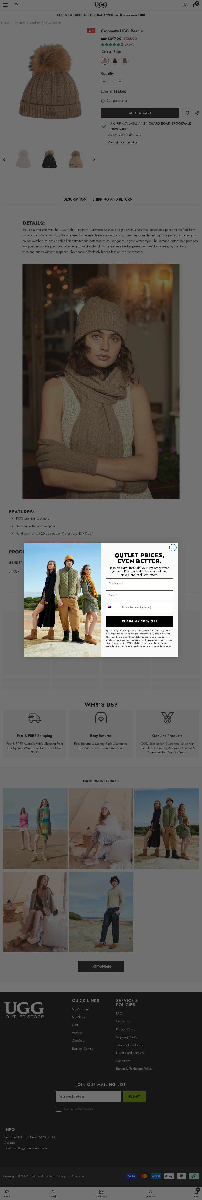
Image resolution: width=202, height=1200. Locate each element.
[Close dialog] (172, 547)
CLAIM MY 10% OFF (139, 621)
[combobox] (113, 607)
